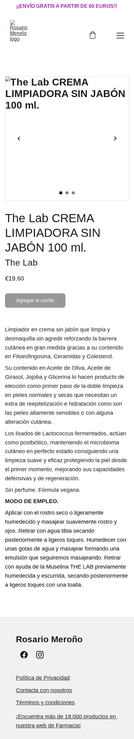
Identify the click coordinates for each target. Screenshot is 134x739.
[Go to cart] (93, 35)
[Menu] (120, 35)
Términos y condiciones (45, 702)
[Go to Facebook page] (24, 654)
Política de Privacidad (43, 678)
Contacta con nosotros (44, 690)
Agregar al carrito (35, 300)
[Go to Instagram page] (40, 654)
